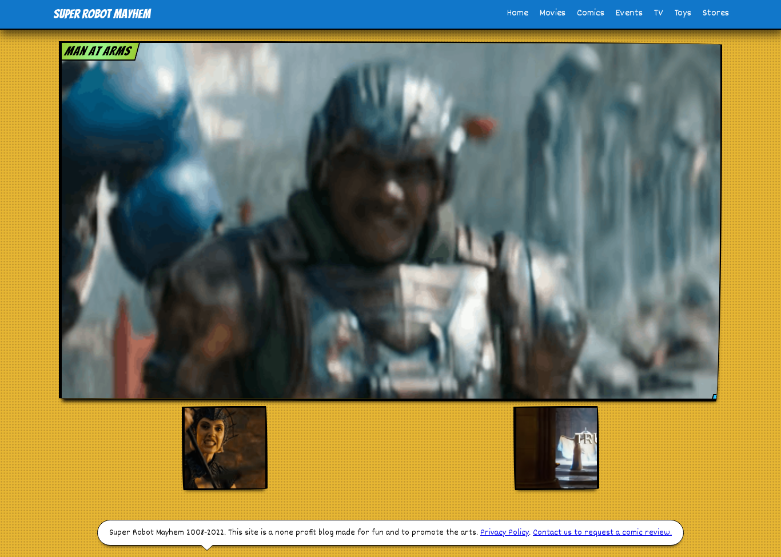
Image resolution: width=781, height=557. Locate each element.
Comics (590, 13)
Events (629, 13)
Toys (683, 13)
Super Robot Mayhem (101, 14)
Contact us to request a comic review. (602, 532)
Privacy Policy (504, 532)
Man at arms (98, 51)
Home (517, 13)
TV (658, 13)
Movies (552, 13)
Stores (716, 13)
